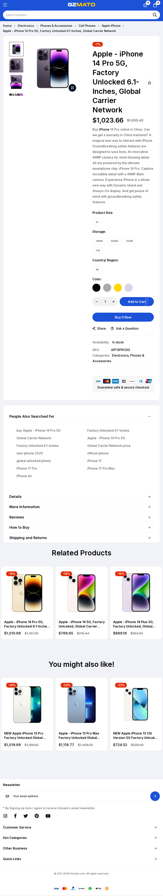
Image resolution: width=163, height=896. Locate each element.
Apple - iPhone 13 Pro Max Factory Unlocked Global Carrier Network (79, 735)
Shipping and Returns (28, 538)
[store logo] (81, 5)
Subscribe (155, 796)
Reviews (16, 517)
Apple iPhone (111, 26)
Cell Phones (87, 26)
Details (15, 497)
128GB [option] (99, 241)
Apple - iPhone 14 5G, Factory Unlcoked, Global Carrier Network (82, 624)
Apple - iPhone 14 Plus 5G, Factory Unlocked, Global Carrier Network (133, 624)
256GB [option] (114, 241)
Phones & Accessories (56, 26)
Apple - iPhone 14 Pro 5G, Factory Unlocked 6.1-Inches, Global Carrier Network (27, 624)
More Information (24, 507)
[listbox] (119, 222)
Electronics (26, 26)
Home (7, 26)
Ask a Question (127, 328)
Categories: (101, 355)
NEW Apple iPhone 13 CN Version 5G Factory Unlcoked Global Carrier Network (136, 735)
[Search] (155, 15)
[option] (96, 288)
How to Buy (19, 527)
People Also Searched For (31, 416)
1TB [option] (98, 250)
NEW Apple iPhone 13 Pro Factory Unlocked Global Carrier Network (23, 735)
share (101, 328)
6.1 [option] (97, 222)
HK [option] (97, 269)
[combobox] (81, 15)
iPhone (104, 129)
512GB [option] (129, 241)
